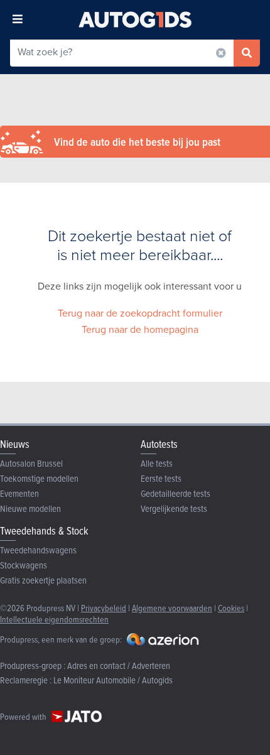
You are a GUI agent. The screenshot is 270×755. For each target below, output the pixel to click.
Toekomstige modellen (39, 478)
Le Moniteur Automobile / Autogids (113, 680)
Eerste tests (161, 478)
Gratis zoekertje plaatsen (43, 580)
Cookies (231, 608)
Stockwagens (23, 565)
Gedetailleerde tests (175, 493)
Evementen (19, 493)
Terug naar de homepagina (140, 329)
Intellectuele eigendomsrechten (54, 619)
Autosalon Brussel (31, 463)
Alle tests (157, 463)
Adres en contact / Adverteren (118, 665)
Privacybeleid (103, 608)
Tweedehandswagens (38, 550)
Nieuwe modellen (30, 508)
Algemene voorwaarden (172, 608)
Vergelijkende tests (174, 508)
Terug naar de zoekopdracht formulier (140, 313)
